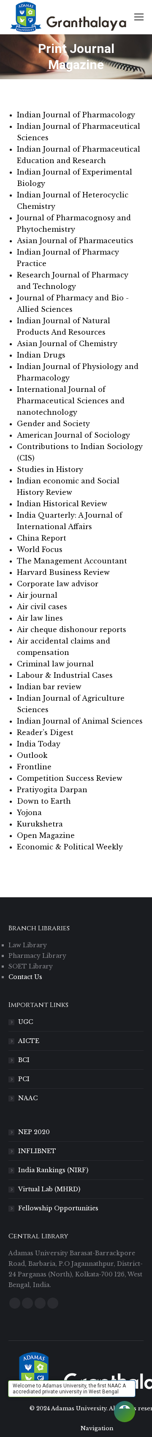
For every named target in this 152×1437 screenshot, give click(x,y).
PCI (24, 1079)
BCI (24, 1060)
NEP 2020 (34, 1132)
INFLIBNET (37, 1151)
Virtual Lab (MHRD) (49, 1189)
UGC (25, 1022)
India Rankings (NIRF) (53, 1170)
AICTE (28, 1041)
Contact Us (25, 977)
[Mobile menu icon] (139, 17)
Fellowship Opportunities (58, 1208)
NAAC (28, 1098)
